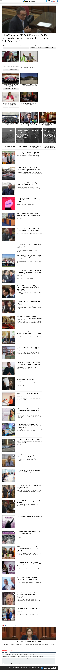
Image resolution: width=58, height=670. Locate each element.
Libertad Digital (29, 1)
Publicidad (32, 667)
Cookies (24, 667)
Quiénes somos (11, 667)
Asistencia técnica (37, 667)
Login (57, 1)
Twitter (52, 1)
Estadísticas (28, 667)
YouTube (54, 1)
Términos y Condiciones (18, 667)
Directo (49, 1)
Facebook (51, 1)
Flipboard (53, 1)
